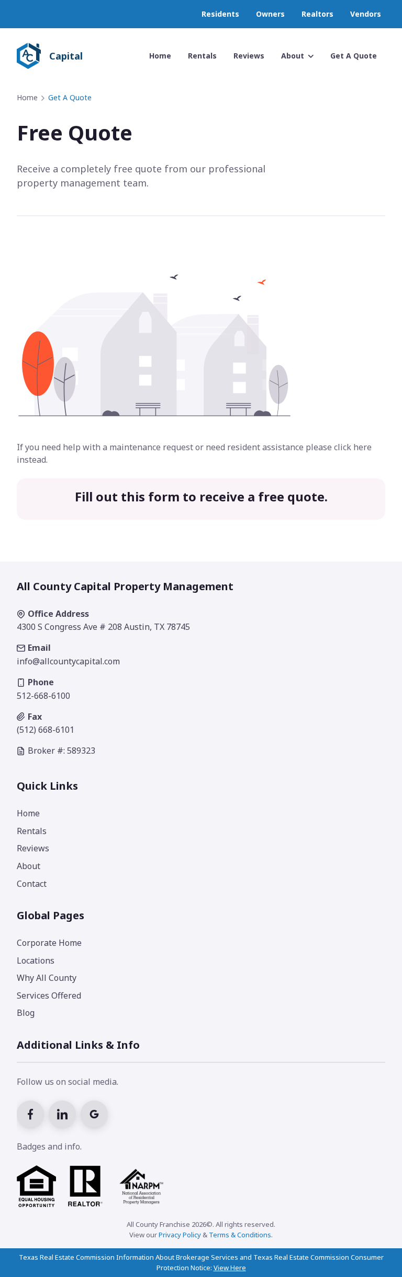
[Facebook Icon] (33, 1113)
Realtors (317, 14)
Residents (220, 14)
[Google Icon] (95, 1113)
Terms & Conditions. (241, 1234)
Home (27, 97)
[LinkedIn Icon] (65, 1113)
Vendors (365, 14)
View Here (230, 1267)
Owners (270, 14)
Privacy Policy (180, 1234)
